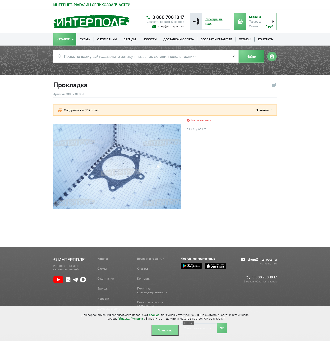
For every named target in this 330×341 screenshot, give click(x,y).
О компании (105, 278)
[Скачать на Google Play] (191, 266)
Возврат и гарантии (150, 258)
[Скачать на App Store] (215, 266)
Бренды (102, 288)
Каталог (102, 258)
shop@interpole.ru (171, 26)
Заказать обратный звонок (165, 22)
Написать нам (268, 263)
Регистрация (213, 19)
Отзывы (142, 268)
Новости (103, 298)
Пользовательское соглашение (150, 304)
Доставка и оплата (110, 308)
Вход (208, 24)
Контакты (143, 278)
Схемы (102, 268)
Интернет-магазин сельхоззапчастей (91, 4)
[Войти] (196, 21)
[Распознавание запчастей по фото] (272, 56)
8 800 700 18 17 (168, 17)
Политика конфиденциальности (152, 290)
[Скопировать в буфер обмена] (274, 85)
